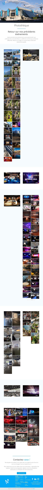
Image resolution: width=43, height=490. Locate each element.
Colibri (33, 488)
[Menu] (41, 3)
